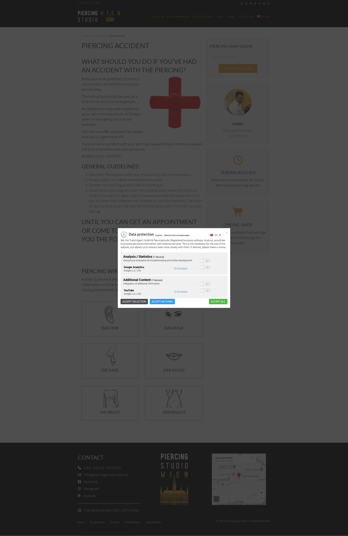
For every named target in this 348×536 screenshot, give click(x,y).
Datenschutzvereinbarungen (177, 235)
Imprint (158, 235)
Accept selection (134, 301)
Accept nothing (162, 301)
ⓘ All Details (180, 268)
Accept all (218, 301)
